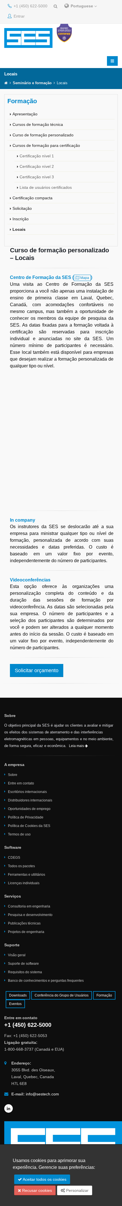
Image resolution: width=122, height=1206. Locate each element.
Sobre (12, 775)
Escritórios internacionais (27, 792)
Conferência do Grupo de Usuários (62, 995)
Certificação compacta (32, 198)
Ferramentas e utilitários (26, 875)
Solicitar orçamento (36, 670)
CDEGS (14, 858)
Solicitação (22, 208)
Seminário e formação (32, 83)
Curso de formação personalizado (42, 135)
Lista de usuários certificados (46, 187)
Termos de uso (19, 834)
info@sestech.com (42, 1094)
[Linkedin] (8, 1108)
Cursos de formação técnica (37, 124)
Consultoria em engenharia (29, 906)
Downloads (18, 995)
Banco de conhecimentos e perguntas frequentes (46, 981)
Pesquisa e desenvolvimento (30, 915)
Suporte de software (23, 964)
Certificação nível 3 (37, 177)
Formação (104, 995)
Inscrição (20, 219)
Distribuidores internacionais (30, 800)
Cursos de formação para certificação (46, 145)
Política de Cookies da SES (29, 826)
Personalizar (77, 1190)
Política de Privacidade (25, 817)
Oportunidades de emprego (29, 809)
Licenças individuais (23, 883)
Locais (19, 229)
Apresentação (24, 114)
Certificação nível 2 (37, 166)
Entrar (18, 16)
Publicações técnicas (24, 923)
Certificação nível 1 (37, 156)
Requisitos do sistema (25, 972)
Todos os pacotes (21, 866)
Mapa (84, 278)
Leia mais (77, 746)
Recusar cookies (36, 1190)
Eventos (15, 1004)
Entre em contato (21, 783)
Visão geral (17, 955)
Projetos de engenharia (26, 932)
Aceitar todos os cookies (44, 1179)
